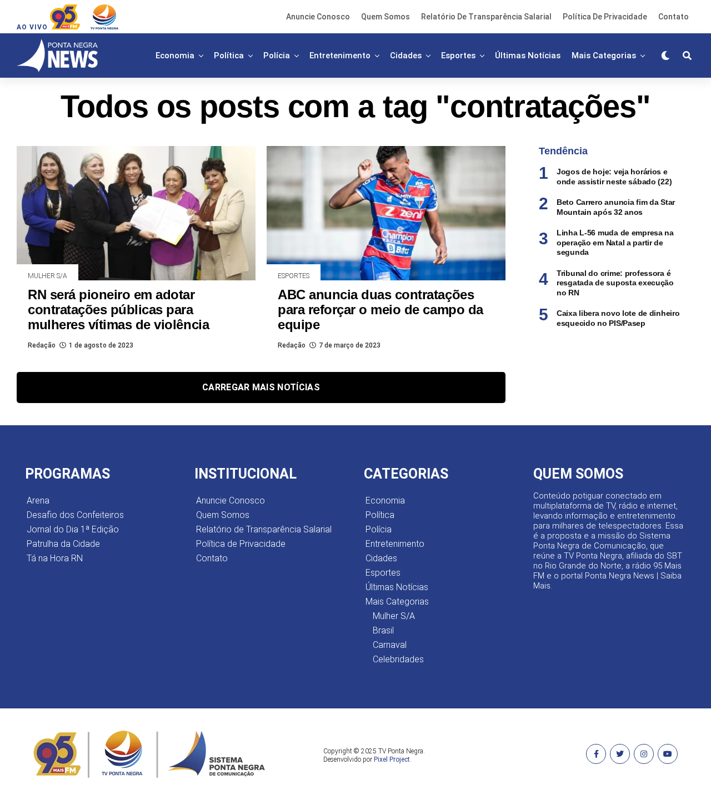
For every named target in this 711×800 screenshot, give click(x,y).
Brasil (383, 630)
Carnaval (390, 645)
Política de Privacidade (605, 16)
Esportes (458, 56)
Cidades (406, 56)
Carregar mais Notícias (261, 387)
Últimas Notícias (527, 56)
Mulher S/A (394, 616)
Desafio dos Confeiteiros (75, 515)
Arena (38, 500)
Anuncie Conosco (318, 16)
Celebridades (398, 659)
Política (229, 56)
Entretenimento (339, 56)
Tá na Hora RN (55, 558)
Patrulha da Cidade (63, 544)
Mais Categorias (604, 56)
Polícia (276, 56)
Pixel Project (392, 759)
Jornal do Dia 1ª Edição (73, 529)
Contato (673, 16)
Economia (175, 56)
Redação (42, 345)
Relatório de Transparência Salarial (486, 16)
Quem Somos (385, 16)
